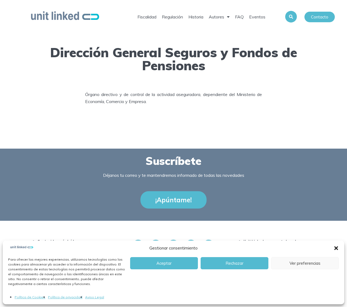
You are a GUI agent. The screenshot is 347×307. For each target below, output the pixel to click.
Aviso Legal (94, 297)
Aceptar (164, 263)
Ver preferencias (305, 263)
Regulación (172, 17)
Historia (195, 17)
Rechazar (234, 263)
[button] (336, 248)
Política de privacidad (65, 297)
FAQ (239, 17)
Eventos (257, 17)
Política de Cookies (30, 297)
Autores (216, 17)
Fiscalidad (146, 17)
